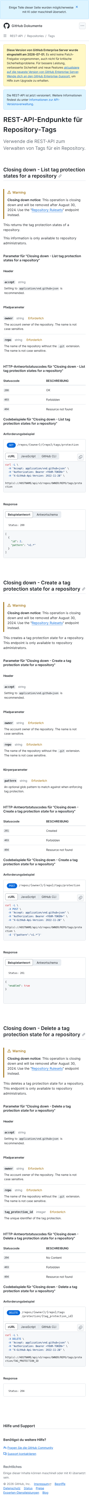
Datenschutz (11, 1488)
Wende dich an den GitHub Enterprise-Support (38, 76)
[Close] (77, 6)
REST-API (16, 36)
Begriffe (60, 1484)
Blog (45, 1492)
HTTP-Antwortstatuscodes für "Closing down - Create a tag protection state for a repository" (40, 809)
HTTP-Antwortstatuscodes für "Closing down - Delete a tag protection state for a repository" (40, 1236)
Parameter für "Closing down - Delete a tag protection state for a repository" (37, 1108)
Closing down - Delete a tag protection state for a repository (41, 1031)
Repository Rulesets (47, 210)
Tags (51, 36)
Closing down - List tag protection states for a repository (44, 173)
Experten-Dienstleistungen (21, 1492)
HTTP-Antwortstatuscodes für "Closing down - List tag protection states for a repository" (44, 368)
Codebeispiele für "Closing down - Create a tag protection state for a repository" (40, 862)
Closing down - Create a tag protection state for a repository (41, 586)
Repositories (35, 36)
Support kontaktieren (21, 1453)
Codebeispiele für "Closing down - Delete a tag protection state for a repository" (40, 1289)
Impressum (41, 1484)
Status (28, 1488)
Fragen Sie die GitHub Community (30, 1447)
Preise (40, 1488)
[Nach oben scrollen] (80, 1499)
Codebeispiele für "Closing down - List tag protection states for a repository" (36, 421)
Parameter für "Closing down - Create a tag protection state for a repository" (37, 663)
